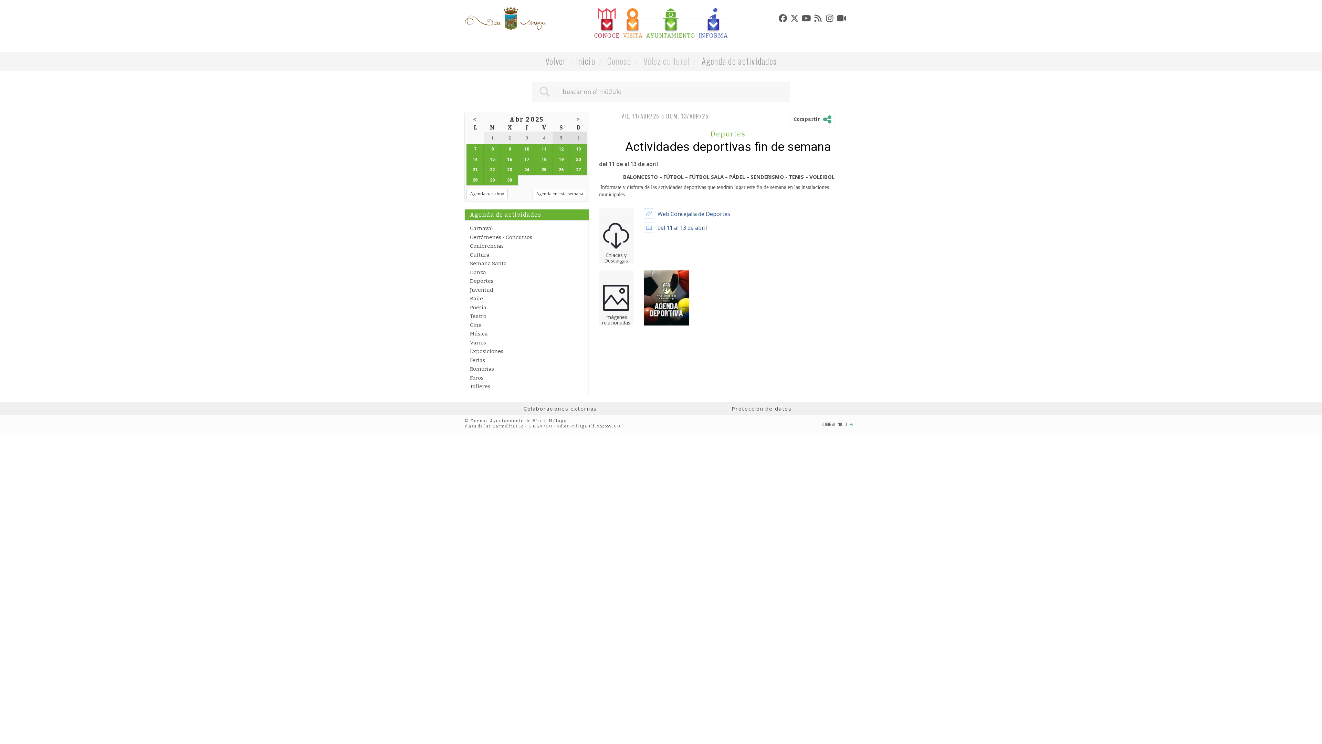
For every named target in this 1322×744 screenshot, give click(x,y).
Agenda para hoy (487, 194)
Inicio (585, 60)
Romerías (482, 369)
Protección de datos (762, 408)
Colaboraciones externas (560, 408)
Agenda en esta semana (559, 194)
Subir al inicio (835, 424)
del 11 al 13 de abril (682, 227)
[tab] (606, 23)
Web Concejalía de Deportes (694, 214)
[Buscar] (544, 92)
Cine (476, 325)
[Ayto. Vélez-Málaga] (505, 18)
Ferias (477, 360)
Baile (476, 299)
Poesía (478, 307)
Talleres (480, 386)
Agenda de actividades (739, 60)
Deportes (481, 281)
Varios (478, 343)
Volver (555, 60)
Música (479, 334)
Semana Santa (488, 263)
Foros (476, 378)
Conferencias (487, 246)
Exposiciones (486, 351)
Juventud (481, 290)
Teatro (478, 316)
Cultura (480, 255)
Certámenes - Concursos (501, 237)
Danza (478, 272)
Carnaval (481, 228)
